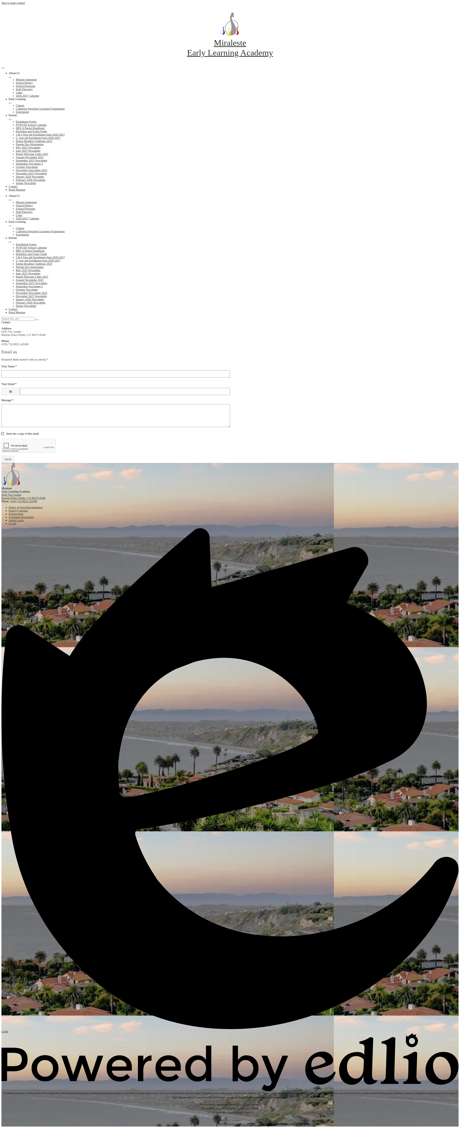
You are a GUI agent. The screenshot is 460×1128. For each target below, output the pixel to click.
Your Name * (9, 366)
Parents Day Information (30, 144)
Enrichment (22, 112)
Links (19, 92)
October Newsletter (27, 167)
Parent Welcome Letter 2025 (32, 154)
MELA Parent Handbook (30, 128)
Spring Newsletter (26, 183)
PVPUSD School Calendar (31, 124)
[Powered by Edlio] (230, 1090)
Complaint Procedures (230, 1119)
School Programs (25, 86)
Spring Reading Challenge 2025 (34, 141)
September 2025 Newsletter (31, 160)
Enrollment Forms (26, 121)
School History (24, 82)
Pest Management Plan (230, 1123)
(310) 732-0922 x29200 (23, 501)
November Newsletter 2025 (31, 170)
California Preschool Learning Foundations (40, 108)
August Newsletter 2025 (29, 157)
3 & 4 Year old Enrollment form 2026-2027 (40, 134)
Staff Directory (24, 89)
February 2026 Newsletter (30, 180)
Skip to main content (13, 2)
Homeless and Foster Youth (31, 131)
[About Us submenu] (10, 77)
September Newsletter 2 (29, 163)
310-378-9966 (245, 1104)
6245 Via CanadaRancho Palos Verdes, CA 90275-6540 (23, 496)
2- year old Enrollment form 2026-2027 (38, 137)
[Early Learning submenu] (10, 103)
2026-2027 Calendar (27, 95)
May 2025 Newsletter (28, 147)
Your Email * (9, 384)
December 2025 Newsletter (31, 173)
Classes (20, 105)
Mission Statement (26, 79)
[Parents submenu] (10, 119)
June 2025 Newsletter (28, 150)
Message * (7, 400)
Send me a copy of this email (22, 433)
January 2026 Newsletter (30, 176)
